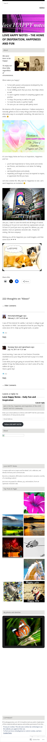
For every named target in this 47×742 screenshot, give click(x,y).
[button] (18, 639)
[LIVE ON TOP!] (12, 525)
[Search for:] (23, 3)
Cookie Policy (7, 733)
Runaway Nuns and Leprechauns (19, 347)
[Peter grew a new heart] (34, 547)
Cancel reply (40, 403)
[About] (12, 503)
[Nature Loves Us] (12, 570)
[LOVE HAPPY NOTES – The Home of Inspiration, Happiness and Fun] (23, 32)
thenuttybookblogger (15, 316)
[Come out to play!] (34, 525)
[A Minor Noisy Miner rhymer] (12, 592)
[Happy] (34, 592)
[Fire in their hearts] (12, 547)
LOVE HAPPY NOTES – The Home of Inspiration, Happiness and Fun (23, 39)
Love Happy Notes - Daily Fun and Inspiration (19, 398)
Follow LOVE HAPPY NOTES (12, 424)
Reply (4, 337)
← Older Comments (9, 306)
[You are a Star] (34, 503)
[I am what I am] (34, 570)
